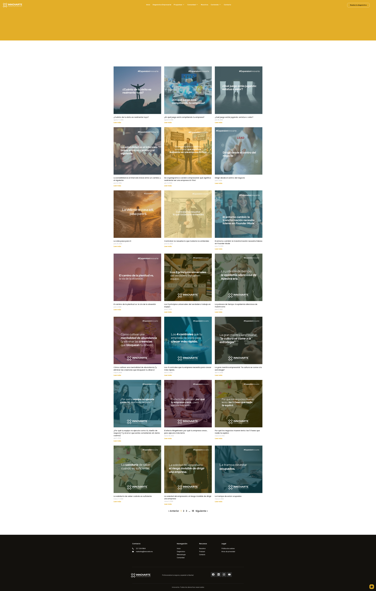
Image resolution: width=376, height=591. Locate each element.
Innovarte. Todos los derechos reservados (188, 587)
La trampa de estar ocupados (228, 496)
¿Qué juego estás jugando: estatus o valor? (234, 117)
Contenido (215, 5)
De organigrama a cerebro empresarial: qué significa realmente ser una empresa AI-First (187, 179)
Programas (178, 5)
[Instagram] (224, 574)
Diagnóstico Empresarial (162, 5)
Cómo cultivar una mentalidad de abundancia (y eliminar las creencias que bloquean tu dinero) (135, 368)
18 (193, 511)
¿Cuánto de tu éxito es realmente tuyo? (131, 117)
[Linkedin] (218, 574)
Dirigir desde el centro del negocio (230, 178)
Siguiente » (202, 511)
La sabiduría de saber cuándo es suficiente (133, 496)
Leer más (117, 122)
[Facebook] (213, 574)
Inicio (148, 5)
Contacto (227, 5)
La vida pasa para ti (122, 241)
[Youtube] (229, 574)
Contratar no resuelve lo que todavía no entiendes (186, 241)
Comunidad (191, 5)
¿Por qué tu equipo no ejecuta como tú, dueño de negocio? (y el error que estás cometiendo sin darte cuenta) (137, 433)
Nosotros (204, 5)
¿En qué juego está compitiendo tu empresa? (184, 117)
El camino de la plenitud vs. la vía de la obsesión (135, 304)
